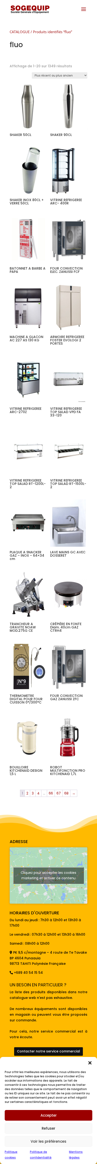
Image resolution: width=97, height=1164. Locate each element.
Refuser (48, 1128)
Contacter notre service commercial (48, 1051)
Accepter (48, 1115)
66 (51, 793)
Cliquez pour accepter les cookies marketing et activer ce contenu (48, 875)
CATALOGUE (20, 31)
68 (66, 793)
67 (59, 793)
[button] (90, 1062)
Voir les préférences (48, 1141)
